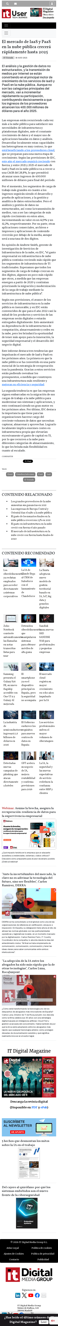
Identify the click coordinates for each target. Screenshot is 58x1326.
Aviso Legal (12, 1248)
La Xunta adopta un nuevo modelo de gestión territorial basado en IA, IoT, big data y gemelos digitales (45, 589)
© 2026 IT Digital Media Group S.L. (29, 1242)
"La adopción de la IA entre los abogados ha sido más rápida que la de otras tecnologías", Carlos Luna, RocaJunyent (28, 966)
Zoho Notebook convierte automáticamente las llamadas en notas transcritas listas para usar (12, 641)
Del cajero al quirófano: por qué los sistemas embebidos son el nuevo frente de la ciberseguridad (26, 1191)
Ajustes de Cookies (14, 1253)
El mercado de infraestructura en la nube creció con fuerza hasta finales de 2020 (32, 535)
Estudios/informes (25, 474)
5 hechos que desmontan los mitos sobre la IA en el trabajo (25, 1143)
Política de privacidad (42, 1253)
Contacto (14, 1259)
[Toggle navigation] (6, 25)
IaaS (49, 474)
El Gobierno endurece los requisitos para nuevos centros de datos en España (28, 734)
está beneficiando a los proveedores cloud (28, 150)
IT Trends (29, 480)
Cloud (10, 474)
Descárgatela (48, 17)
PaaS (40, 474)
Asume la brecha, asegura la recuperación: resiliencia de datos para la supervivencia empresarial (29, 812)
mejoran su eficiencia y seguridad (23, 384)
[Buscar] (7, 3)
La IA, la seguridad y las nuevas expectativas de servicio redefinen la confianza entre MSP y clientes (46, 778)
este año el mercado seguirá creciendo (26, 161)
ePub (44, 1107)
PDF (34, 1107)
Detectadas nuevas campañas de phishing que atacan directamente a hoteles (10, 774)
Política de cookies (42, 1248)
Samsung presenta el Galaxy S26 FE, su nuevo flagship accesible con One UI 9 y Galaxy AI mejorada (10, 689)
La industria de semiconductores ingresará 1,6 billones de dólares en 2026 (12, 734)
